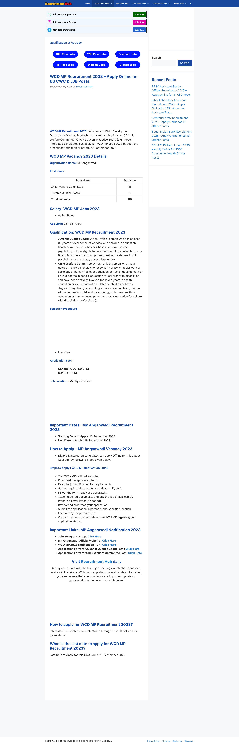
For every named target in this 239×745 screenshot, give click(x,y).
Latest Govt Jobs (101, 3)
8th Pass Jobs (122, 3)
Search (156, 57)
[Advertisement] (96, 111)
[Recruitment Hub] (58, 3)
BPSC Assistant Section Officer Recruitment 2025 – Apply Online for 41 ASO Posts (171, 90)
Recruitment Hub (96, 561)
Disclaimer (189, 741)
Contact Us (177, 741)
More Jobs (179, 3)
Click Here (94, 536)
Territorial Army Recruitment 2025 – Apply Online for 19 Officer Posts (170, 122)
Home (87, 3)
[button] (191, 3)
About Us (166, 741)
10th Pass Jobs (139, 3)
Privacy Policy (153, 741)
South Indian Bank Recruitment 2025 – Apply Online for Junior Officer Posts (172, 135)
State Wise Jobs (160, 3)
